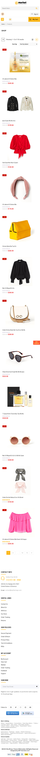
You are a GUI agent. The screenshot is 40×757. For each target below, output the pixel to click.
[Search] (36, 8)
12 (22, 553)
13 (27, 553)
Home (3, 24)
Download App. (8, 694)
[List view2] (32, 39)
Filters (3, 39)
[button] (2, 19)
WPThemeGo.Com (24, 750)
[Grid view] (36, 39)
